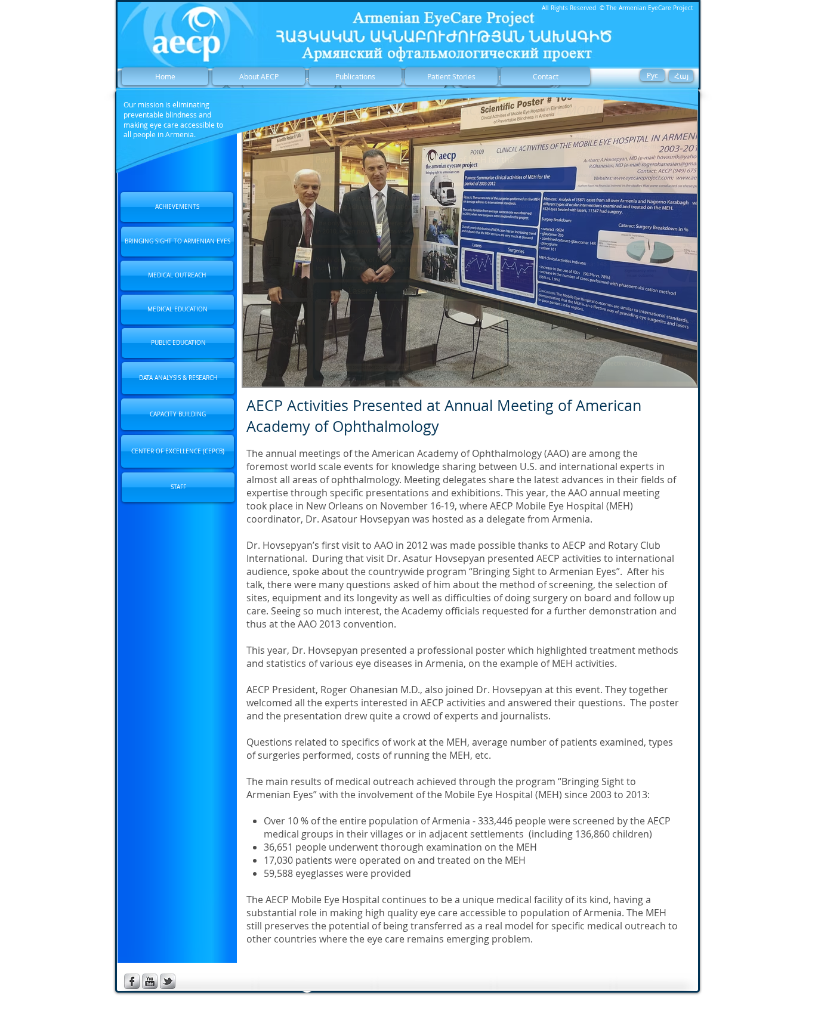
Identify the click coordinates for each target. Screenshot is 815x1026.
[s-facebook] (132, 981)
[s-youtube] (150, 981)
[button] (470, 240)
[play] (672, 376)
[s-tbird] (167, 981)
